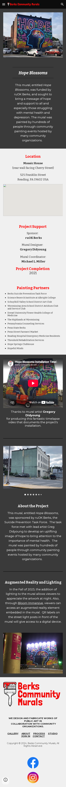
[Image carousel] (33, 470)
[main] (33, 72)
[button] (3, 4)
